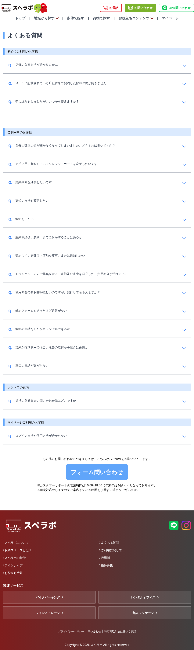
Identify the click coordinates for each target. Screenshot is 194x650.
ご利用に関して (111, 550)
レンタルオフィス (143, 597)
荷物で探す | (102, 18)
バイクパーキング (48, 597)
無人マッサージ (143, 613)
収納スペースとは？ (18, 550)
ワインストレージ (48, 613)
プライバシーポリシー (71, 631)
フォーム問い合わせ (97, 472)
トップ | (23, 18)
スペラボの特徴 (15, 558)
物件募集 (107, 565)
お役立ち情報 (14, 573)
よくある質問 (110, 543)
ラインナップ (14, 565)
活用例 (105, 558)
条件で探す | (76, 18)
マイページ (168, 18)
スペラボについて (17, 543)
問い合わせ (94, 631)
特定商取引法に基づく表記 (120, 631)
